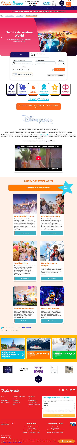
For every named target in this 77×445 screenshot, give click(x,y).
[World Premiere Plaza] (25, 296)
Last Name (45, 405)
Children (24, 67)
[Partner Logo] (33, 4)
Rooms (60, 60)
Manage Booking (68, 4)
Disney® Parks (20, 15)
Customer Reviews (32, 400)
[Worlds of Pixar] (25, 251)
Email (44, 407)
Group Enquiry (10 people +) (55, 75)
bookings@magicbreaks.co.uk (31, 430)
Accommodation (40, 60)
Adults (14, 67)
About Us (15, 398)
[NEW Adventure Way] (52, 204)
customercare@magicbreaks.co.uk (54, 430)
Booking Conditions (5, 402)
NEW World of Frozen (24, 216)
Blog (14, 404)
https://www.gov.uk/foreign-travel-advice (12, 442)
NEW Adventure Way (50, 216)
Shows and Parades (50, 308)
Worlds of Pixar (21, 263)
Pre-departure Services (34, 404)
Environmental (31, 406)
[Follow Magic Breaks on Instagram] (67, 390)
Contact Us (73, 1)
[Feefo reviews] (54, 5)
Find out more (25, 233)
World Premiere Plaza (24, 308)
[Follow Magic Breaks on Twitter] (59, 390)
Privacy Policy (4, 398)
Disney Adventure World (31, 15)
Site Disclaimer (4, 400)
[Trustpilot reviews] (61, 3)
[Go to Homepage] (2, 16)
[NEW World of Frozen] (25, 204)
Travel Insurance (32, 402)
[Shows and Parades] (52, 296)
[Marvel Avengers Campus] (52, 251)
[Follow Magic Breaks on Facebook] (63, 390)
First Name (45, 403)
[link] (38, 11)
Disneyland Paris (9, 15)
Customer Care (16, 402)
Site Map (30, 398)
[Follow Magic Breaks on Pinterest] (71, 390)
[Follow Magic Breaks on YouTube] (74, 390)
